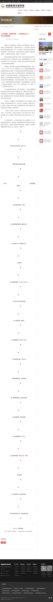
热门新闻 (41, 59)
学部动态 (41, 26)
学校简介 (17, 566)
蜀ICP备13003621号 (20, 597)
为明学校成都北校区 (29, 588)
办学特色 (49, 10)
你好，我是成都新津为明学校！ (47, 85)
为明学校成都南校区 (40, 588)
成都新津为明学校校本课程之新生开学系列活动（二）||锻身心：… (45, 124)
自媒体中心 (49, 26)
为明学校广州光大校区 (18, 588)
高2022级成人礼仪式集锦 (47, 64)
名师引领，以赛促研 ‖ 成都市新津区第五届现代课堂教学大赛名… (45, 133)
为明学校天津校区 (6, 593)
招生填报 (9, 1)
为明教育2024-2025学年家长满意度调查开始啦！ (47, 92)
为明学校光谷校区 (25, 590)
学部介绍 (31, 10)
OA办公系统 (3, 1)
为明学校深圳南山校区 (6, 588)
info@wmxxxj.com (6, 575)
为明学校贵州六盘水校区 (40, 593)
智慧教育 (18, 1)
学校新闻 (11, 26)
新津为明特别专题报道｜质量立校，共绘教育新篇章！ (47, 116)
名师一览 (17, 569)
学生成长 (43, 10)
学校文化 (17, 573)
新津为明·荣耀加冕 (47, 103)
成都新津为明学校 (4, 597)
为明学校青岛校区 (35, 590)
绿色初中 (29, 569)
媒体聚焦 (45, 26)
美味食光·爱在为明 (47, 98)
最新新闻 (45, 59)
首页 (3, 26)
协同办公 (14, 1)
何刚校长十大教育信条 (47, 110)
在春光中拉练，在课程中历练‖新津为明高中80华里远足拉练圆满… (45, 141)
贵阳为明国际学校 (15, 590)
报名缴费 (35, 571)
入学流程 (35, 569)
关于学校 (20, 10)
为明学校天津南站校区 (28, 593)
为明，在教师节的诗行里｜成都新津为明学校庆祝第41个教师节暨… (45, 78)
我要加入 (20, 13)
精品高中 (29, 571)
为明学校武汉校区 (6, 590)
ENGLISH (46, 1)
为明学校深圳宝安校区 (16, 593)
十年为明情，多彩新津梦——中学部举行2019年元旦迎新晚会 (15, 35)
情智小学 (29, 566)
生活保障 (37, 10)
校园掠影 (17, 575)
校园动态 (25, 10)
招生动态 (35, 573)
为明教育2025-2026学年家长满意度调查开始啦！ (47, 70)
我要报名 (35, 566)
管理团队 (17, 571)
